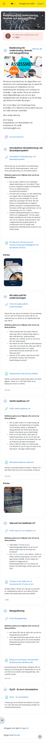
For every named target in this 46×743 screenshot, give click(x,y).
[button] (13, 3)
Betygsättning (16, 611)
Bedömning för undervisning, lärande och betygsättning (20, 50)
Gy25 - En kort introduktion (23, 689)
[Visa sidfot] (40, 737)
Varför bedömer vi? (19, 401)
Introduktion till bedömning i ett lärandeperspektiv (26, 149)
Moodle (17, 735)
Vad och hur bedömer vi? (22, 523)
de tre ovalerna (19, 554)
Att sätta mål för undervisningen (17, 296)
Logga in (40, 3)
